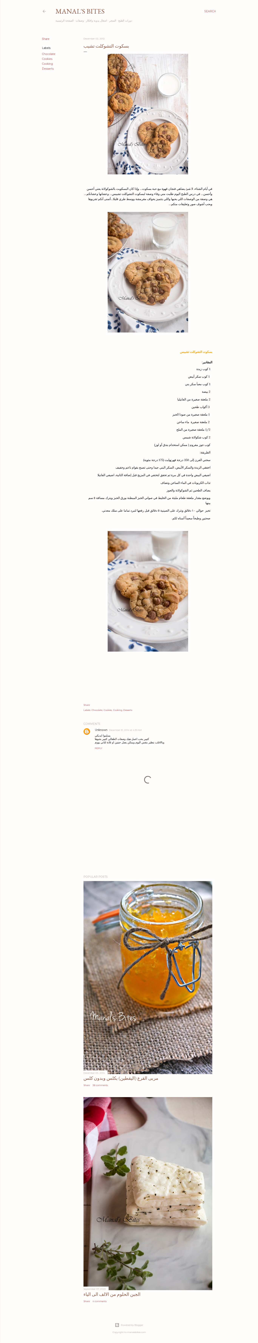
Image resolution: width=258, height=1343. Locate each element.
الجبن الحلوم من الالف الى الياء (112, 1294)
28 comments (100, 1085)
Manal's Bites (80, 11)
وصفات (80, 20)
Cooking (47, 63)
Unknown (101, 730)
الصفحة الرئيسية (65, 20)
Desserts (48, 68)
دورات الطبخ (125, 20)
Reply (98, 748)
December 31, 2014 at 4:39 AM (125, 730)
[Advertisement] (147, 839)
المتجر (112, 20)
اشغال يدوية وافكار (96, 20)
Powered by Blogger (132, 1325)
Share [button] (45, 39)
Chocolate (48, 54)
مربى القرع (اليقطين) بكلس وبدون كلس (120, 1078)
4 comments (100, 1301)
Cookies (47, 59)
